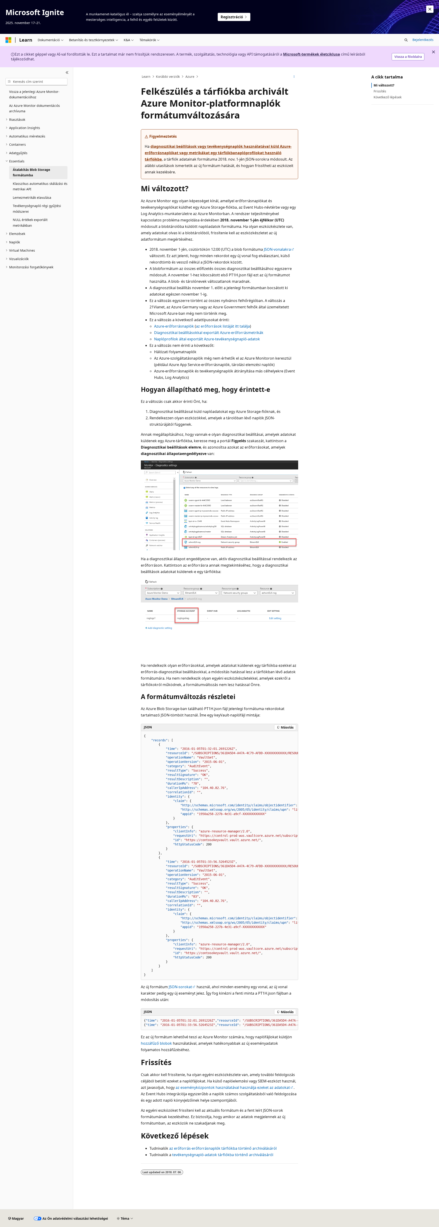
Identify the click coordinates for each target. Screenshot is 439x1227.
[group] (219, 855)
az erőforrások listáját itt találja (223, 326)
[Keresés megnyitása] (406, 40)
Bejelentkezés (423, 40)
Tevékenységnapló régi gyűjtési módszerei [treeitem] (37, 209)
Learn (146, 76)
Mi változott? (384, 85)
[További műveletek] (294, 76)
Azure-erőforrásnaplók (174, 326)
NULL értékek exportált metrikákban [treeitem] (30, 223)
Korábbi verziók (168, 76)
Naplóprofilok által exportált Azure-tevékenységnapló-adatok (207, 339)
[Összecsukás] (67, 72)
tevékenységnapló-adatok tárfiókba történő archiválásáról (222, 1154)
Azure (189, 76)
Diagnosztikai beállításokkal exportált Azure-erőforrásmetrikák (208, 332)
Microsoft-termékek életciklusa (311, 54)
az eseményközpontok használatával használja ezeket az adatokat (233, 1087)
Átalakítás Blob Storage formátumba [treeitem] (31, 172)
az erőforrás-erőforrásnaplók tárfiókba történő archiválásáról (223, 1148)
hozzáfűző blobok (156, 1043)
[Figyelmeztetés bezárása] (430, 9)
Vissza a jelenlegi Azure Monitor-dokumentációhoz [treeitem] (34, 94)
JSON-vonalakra (277, 249)
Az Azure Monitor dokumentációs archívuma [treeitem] (34, 108)
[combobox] (36, 81)
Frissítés (380, 91)
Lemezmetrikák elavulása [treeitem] (32, 197)
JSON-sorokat (180, 986)
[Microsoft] (8, 40)
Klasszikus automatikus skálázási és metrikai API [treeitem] (40, 186)
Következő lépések (388, 97)
